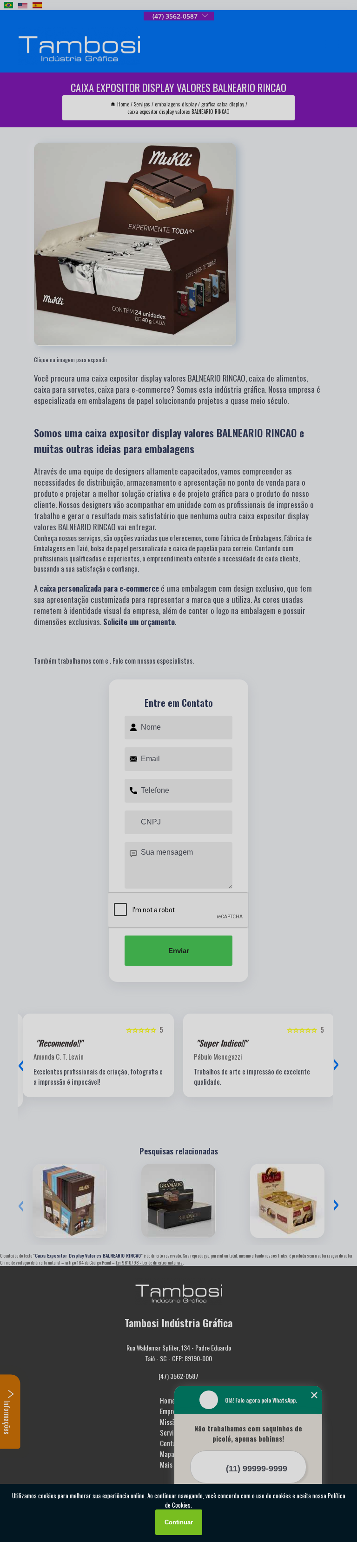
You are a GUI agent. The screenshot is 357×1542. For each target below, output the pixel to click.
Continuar (179, 1522)
